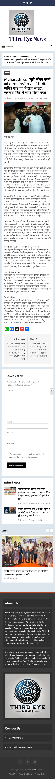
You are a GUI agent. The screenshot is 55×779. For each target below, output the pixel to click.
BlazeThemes (39, 769)
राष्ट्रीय (7, 73)
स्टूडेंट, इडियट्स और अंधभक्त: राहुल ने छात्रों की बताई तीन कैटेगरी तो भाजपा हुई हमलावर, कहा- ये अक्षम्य (34, 512)
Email (10, 432)
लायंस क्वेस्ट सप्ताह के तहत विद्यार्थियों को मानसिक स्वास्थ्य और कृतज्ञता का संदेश (26, 572)
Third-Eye (9, 98)
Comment (12, 390)
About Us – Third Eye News (20, 774)
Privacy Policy (40, 774)
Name (10, 421)
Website (10, 443)
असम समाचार (9, 564)
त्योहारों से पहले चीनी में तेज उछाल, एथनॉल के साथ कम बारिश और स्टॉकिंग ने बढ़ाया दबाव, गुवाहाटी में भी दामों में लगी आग (34, 494)
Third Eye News (27, 38)
